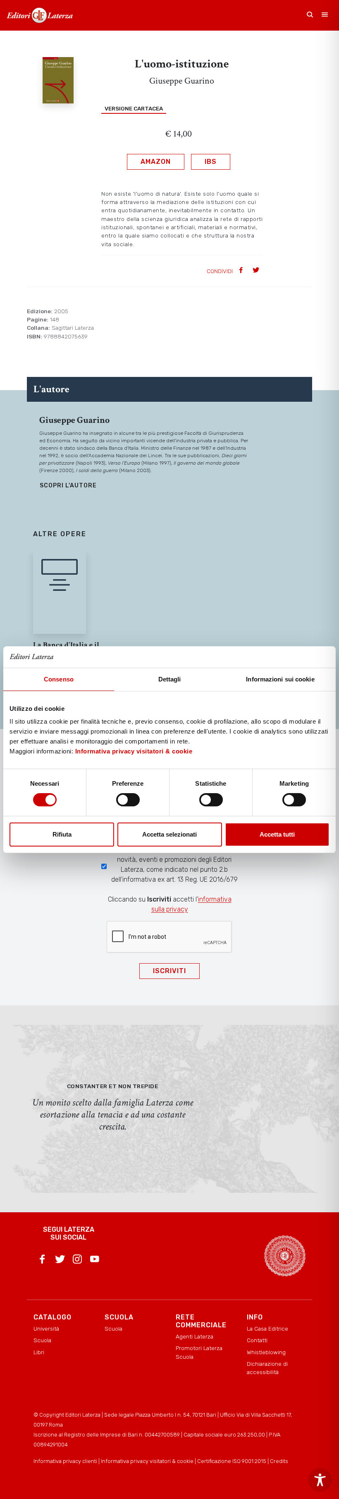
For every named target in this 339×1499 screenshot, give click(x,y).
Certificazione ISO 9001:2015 (231, 1461)
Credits (279, 1461)
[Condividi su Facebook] (242, 270)
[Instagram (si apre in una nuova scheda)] (77, 1261)
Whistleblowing (266, 1352)
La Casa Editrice (267, 1328)
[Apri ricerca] (310, 15)
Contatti (257, 1340)
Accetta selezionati (169, 834)
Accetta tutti (277, 834)
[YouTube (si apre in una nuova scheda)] (94, 1261)
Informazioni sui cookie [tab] (280, 679)
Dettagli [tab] (169, 679)
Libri (38, 1352)
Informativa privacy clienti (65, 1461)
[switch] (128, 799)
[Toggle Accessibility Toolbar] (320, 1480)
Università (46, 1328)
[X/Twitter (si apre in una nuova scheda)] (60, 1261)
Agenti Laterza (194, 1336)
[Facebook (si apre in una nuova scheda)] (42, 1261)
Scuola (42, 1340)
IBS (211, 161)
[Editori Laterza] (40, 15)
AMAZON (156, 161)
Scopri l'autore (68, 485)
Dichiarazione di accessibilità (267, 1367)
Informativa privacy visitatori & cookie (134, 751)
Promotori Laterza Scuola (199, 1352)
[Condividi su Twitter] (257, 270)
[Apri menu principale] (325, 15)
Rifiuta (62, 834)
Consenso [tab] (59, 679)
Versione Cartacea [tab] (134, 108)
